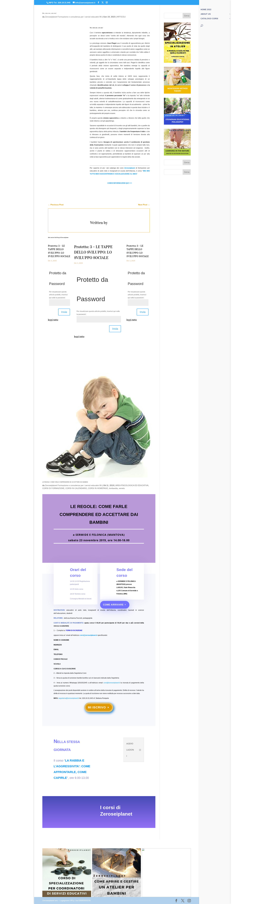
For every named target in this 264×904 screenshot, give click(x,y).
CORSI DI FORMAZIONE (53, 488)
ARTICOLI (121, 17)
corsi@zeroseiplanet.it (88, 635)
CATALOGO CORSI (209, 19)
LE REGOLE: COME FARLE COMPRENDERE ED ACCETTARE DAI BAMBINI (65, 482)
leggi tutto (53, 319)
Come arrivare (113, 605)
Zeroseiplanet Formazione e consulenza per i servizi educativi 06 (73, 17)
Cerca (186, 16)
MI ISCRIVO (97, 707)
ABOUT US (206, 14)
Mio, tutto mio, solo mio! (49, 13)
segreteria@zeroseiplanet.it (68, 698)
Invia (64, 312)
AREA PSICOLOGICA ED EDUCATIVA (132, 485)
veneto (122, 488)
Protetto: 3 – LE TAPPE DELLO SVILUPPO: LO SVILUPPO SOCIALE (93, 252)
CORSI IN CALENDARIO (76, 488)
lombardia (113, 488)
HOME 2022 (206, 10)
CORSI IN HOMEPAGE (98, 488)
